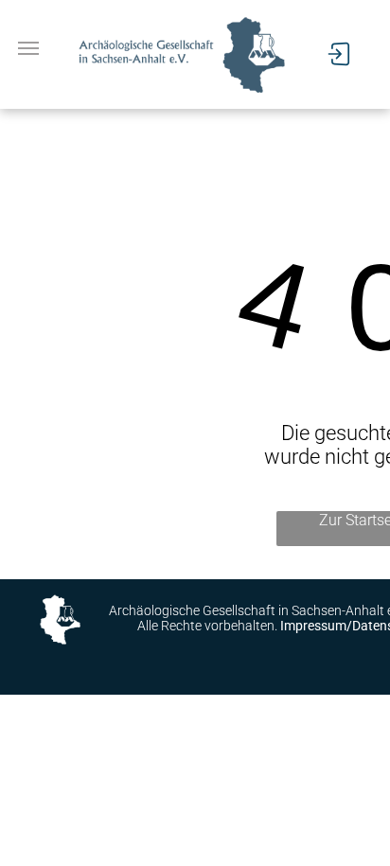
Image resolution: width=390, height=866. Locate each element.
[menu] (28, 48)
